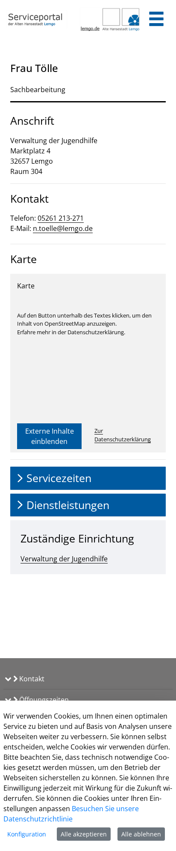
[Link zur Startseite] (36, 19)
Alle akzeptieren (84, 834)
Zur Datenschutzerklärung (122, 435)
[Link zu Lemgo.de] (110, 19)
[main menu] (156, 20)
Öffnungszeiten (43, 699)
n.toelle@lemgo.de (63, 228)
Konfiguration (26, 834)
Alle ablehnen (141, 834)
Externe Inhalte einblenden (49, 436)
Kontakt (31, 678)
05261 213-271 (61, 218)
